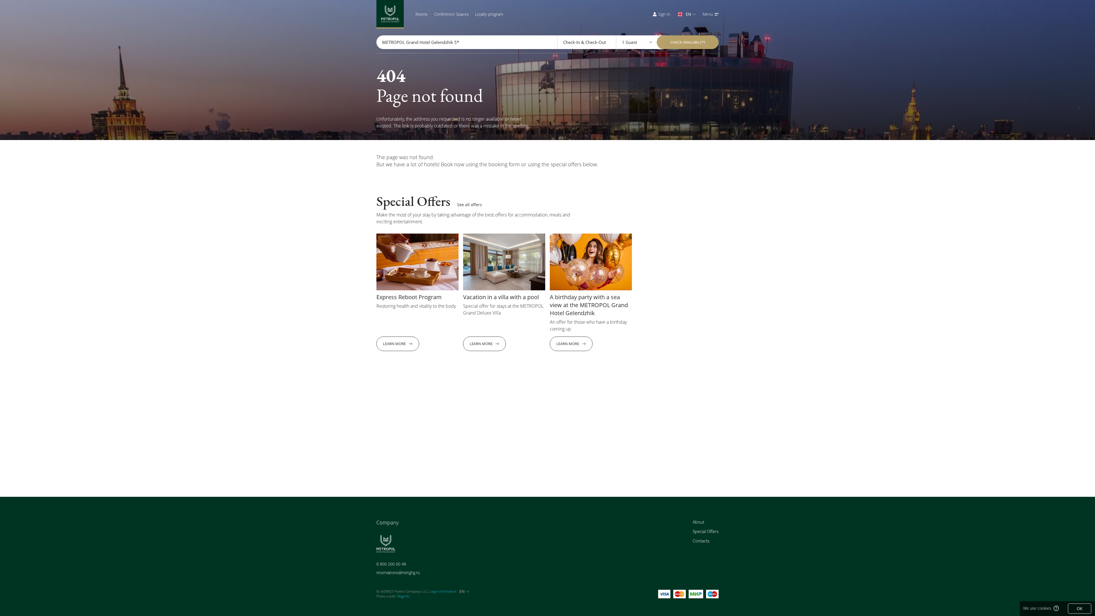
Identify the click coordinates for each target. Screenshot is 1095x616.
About (698, 522)
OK (1079, 608)
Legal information (443, 591)
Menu (708, 14)
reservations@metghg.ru (398, 572)
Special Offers (706, 531)
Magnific (403, 596)
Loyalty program (489, 14)
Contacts (701, 541)
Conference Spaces (451, 14)
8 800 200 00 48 (391, 564)
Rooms (421, 14)
